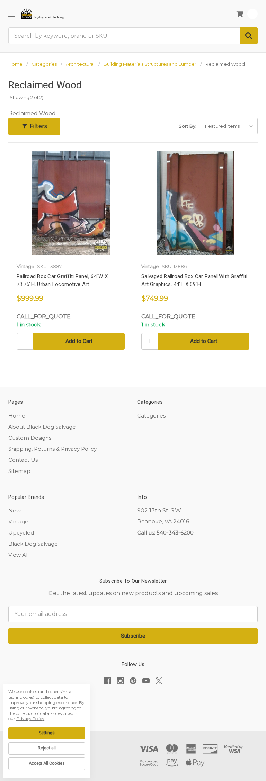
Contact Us (23, 460)
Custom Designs (29, 437)
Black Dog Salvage (33, 543)
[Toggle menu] (11, 13)
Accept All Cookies (47, 763)
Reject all (47, 748)
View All (18, 554)
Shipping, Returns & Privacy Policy (52, 449)
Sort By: (187, 126)
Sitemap (19, 471)
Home (16, 415)
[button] (34, 126)
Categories (151, 415)
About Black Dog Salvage (42, 426)
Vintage (18, 521)
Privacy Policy (30, 718)
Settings (47, 732)
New (14, 510)
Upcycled (21, 532)
